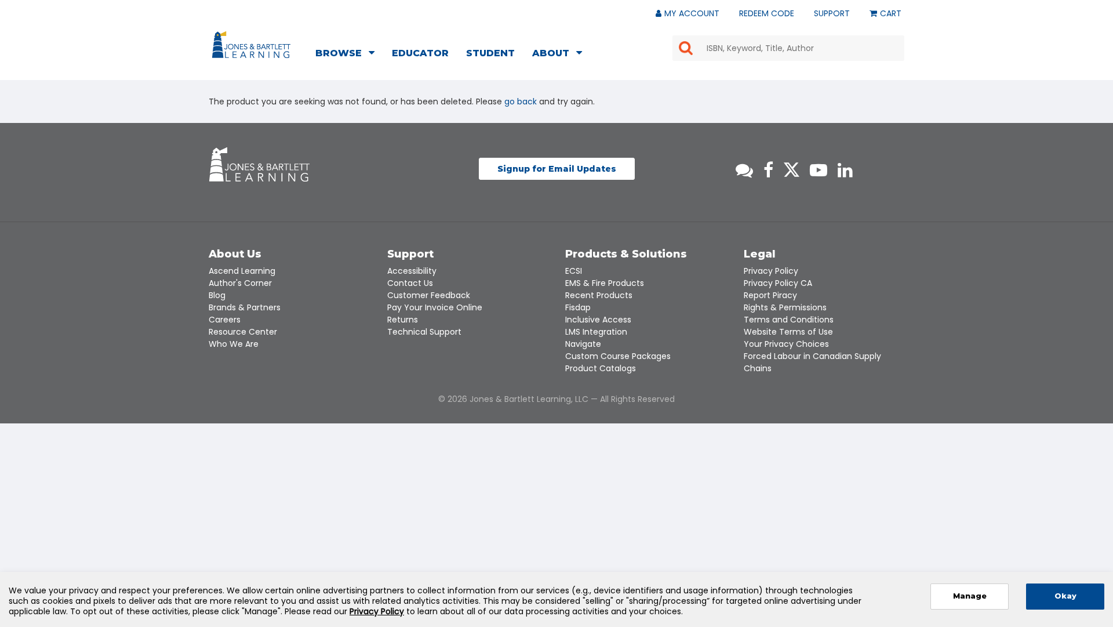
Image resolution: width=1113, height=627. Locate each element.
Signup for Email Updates (556, 169)
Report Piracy (770, 295)
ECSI (573, 271)
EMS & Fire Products (604, 283)
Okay (1065, 596)
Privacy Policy (771, 271)
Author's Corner (240, 283)
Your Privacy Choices (786, 344)
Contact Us (410, 283)
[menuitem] (348, 54)
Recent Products (598, 295)
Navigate (583, 344)
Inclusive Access (598, 319)
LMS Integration (596, 332)
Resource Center (243, 332)
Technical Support (424, 332)
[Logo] (253, 47)
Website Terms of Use (788, 332)
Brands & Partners (245, 307)
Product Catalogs (600, 368)
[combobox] (788, 48)
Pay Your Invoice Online (434, 307)
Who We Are (234, 344)
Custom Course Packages (618, 356)
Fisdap (578, 307)
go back (520, 101)
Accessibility (412, 271)
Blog (217, 295)
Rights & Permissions (785, 307)
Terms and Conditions (789, 319)
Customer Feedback (428, 295)
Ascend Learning (242, 271)
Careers (225, 319)
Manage (970, 596)
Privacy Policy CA (778, 283)
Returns (402, 319)
